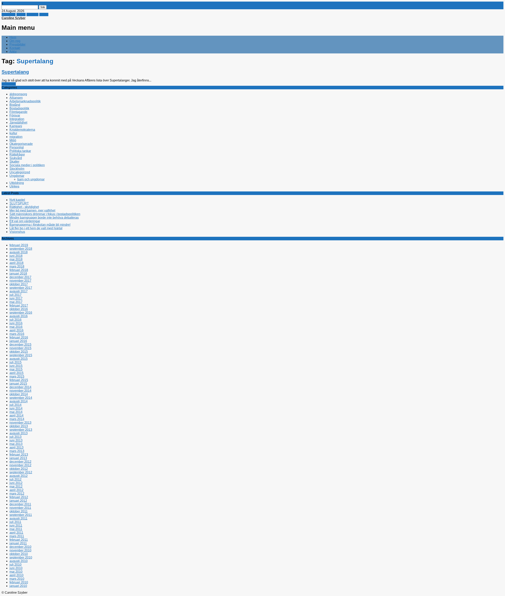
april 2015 (16, 373)
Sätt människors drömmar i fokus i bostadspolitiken (44, 214)
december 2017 (20, 277)
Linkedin (32, 14)
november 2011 (20, 507)
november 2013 (20, 422)
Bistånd (14, 104)
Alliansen (16, 97)
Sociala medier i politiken (27, 165)
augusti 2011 (18, 518)
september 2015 (20, 355)
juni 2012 (15, 483)
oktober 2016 (18, 309)
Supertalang (15, 72)
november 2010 (20, 550)
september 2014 (20, 397)
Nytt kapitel (17, 199)
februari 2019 (18, 245)
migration (15, 136)
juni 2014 (15, 408)
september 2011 (20, 515)
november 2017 (20, 280)
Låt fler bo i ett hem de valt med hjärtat (35, 228)
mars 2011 (16, 536)
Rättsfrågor (17, 154)
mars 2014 (16, 419)
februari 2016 (18, 337)
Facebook (9, 14)
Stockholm (16, 168)
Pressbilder (17, 44)
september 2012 (20, 472)
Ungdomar (16, 175)
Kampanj (15, 126)
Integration (16, 119)
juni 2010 (15, 568)
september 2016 (20, 312)
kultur (13, 133)
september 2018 (20, 248)
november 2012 (20, 465)
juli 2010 (15, 564)
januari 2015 (18, 383)
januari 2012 (18, 500)
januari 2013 (18, 458)
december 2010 (20, 546)
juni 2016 (15, 323)
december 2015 (20, 344)
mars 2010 (16, 578)
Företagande (18, 112)
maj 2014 (15, 412)
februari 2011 (18, 539)
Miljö (12, 140)
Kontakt (14, 48)
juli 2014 (15, 405)
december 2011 (20, 504)
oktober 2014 (18, 394)
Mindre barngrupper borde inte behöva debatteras (44, 217)
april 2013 (16, 447)
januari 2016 (18, 341)
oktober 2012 (18, 468)
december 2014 (20, 387)
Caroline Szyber (13, 18)
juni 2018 (15, 255)
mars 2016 (16, 334)
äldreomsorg (18, 94)
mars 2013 (16, 451)
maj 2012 (15, 486)
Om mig (14, 41)
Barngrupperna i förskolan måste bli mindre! (39, 224)
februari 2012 (18, 497)
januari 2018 (18, 273)
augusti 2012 (18, 476)
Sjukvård (15, 158)
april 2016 (16, 330)
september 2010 (20, 557)
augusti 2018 (18, 252)
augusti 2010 (18, 561)
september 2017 (20, 287)
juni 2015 (15, 365)
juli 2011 (15, 522)
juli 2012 (15, 479)
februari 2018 (18, 270)
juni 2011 (15, 525)
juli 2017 (15, 295)
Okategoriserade (21, 144)
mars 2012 (16, 493)
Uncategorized (19, 172)
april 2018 (16, 263)
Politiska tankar (20, 151)
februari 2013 (18, 454)
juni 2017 (15, 298)
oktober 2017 (18, 284)
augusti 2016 (18, 316)
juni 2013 (15, 440)
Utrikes (14, 186)
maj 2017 (15, 302)
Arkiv (13, 51)
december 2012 (20, 461)
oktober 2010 (18, 554)
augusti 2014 (18, 401)
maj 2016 (15, 326)
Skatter (14, 161)
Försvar (14, 115)
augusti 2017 (18, 291)
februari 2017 (18, 305)
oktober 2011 (18, 511)
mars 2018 (16, 266)
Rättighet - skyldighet (24, 207)
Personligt (9, 84)
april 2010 (16, 575)
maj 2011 (15, 529)
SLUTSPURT (19, 203)
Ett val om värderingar (24, 221)
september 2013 (20, 429)
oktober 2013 (18, 426)
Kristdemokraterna (22, 129)
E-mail (43, 14)
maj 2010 (15, 571)
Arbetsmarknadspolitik (25, 101)
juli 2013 (15, 436)
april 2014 (16, 415)
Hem (12, 37)
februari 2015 (18, 380)
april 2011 (16, 532)
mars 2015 (16, 376)
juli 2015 (15, 362)
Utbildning (16, 183)
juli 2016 (15, 319)
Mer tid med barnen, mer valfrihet (32, 210)
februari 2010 (18, 582)
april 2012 (16, 490)
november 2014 (20, 390)
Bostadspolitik (19, 108)
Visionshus (17, 231)
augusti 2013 (18, 433)
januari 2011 (18, 543)
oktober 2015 (18, 351)
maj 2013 (15, 444)
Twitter (21, 14)
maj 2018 (15, 259)
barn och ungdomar (31, 179)
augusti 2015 (18, 358)
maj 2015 (15, 369)
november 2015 (20, 348)
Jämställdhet (18, 122)
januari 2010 (18, 586)
